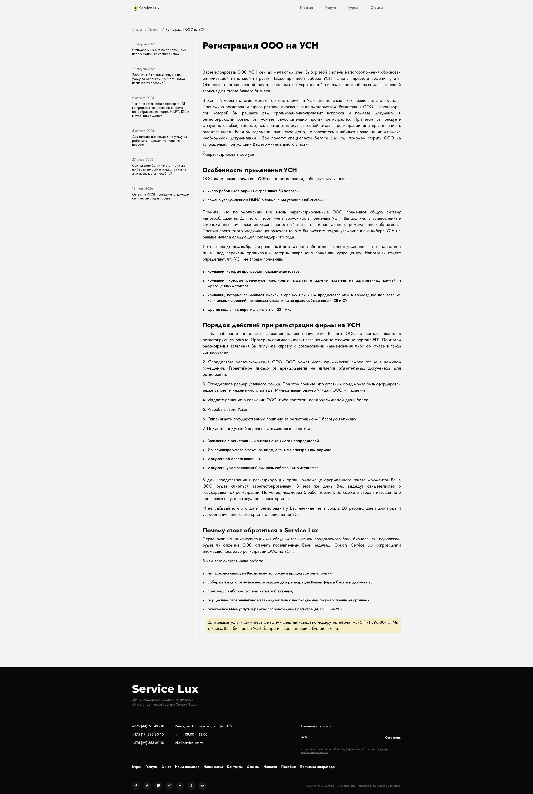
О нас (166, 766)
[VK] (180, 786)
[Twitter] (147, 786)
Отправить (393, 737)
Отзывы (377, 7)
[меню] (398, 8)
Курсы (353, 7)
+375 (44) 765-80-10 (148, 726)
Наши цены (213, 766)
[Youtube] (202, 786)
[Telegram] (169, 786)
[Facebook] (136, 786)
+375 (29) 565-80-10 (148, 742)
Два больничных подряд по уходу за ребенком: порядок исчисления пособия (159, 140)
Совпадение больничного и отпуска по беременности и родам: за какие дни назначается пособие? (159, 169)
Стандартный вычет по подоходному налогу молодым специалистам (159, 52)
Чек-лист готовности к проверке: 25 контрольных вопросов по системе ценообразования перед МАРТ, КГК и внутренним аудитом (160, 109)
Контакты (235, 766)
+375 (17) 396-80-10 (148, 734)
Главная (306, 7)
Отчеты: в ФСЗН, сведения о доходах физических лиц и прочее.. (160, 196)
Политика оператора (317, 766)
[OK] (191, 786)
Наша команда (187, 766)
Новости (270, 766)
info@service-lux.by (188, 742)
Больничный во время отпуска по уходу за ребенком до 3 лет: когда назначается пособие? (158, 78)
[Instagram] (158, 786)
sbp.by (397, 786)
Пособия (288, 766)
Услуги (330, 7)
